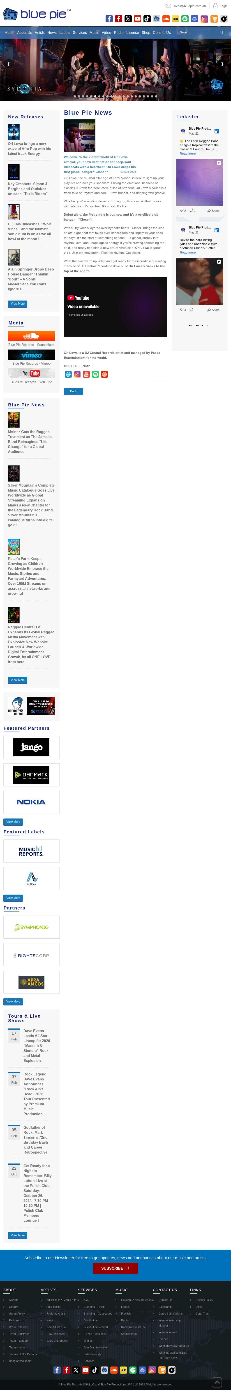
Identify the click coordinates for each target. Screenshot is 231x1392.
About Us (24, 33)
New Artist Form (56, 1327)
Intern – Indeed (168, 1332)
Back (73, 391)
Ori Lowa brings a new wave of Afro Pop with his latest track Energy (29, 149)
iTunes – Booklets (95, 1334)
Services (80, 33)
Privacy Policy (204, 1300)
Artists (40, 33)
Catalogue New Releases (137, 1300)
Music (94, 33)
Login (224, 6)
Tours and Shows (57, 1340)
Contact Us (162, 33)
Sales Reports (92, 1354)
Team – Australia (19, 1334)
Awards (13, 1300)
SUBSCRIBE (112, 1268)
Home (9, 33)
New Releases (55, 1334)
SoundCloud (129, 1334)
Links (199, 1306)
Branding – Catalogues (98, 1313)
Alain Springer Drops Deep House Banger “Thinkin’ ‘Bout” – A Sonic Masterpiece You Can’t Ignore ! (31, 279)
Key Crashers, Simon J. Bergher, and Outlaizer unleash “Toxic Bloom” (28, 189)
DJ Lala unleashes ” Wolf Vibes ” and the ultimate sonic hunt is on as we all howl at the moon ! (29, 231)
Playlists (126, 1313)
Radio (119, 33)
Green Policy (17, 1313)
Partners (14, 1320)
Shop (146, 33)
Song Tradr (203, 1313)
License (132, 33)
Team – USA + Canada (23, 1354)
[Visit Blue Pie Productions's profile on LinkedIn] (183, 131)
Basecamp (165, 1306)
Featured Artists (55, 1313)
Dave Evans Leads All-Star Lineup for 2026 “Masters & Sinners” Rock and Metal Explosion (36, 1046)
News (52, 33)
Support (163, 1339)
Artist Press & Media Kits (61, 1300)
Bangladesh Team (20, 1361)
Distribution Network (96, 1327)
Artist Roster (53, 1306)
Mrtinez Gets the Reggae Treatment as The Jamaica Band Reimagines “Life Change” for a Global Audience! (30, 442)
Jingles (88, 1340)
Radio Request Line (133, 1327)
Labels (64, 33)
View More (18, 303)
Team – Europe (18, 1340)
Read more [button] (188, 153)
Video (106, 33)
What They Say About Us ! (174, 1346)
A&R (86, 1300)
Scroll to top (217, 1382)
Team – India (17, 1347)
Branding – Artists (94, 1306)
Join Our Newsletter (96, 1347)
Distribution (91, 1320)
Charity (13, 1306)
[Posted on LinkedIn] (216, 131)
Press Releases (18, 1327)
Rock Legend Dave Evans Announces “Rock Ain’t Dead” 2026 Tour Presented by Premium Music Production (36, 1094)
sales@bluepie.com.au (189, 6)
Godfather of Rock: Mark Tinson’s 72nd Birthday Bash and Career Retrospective (35, 1140)
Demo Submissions (170, 1313)
